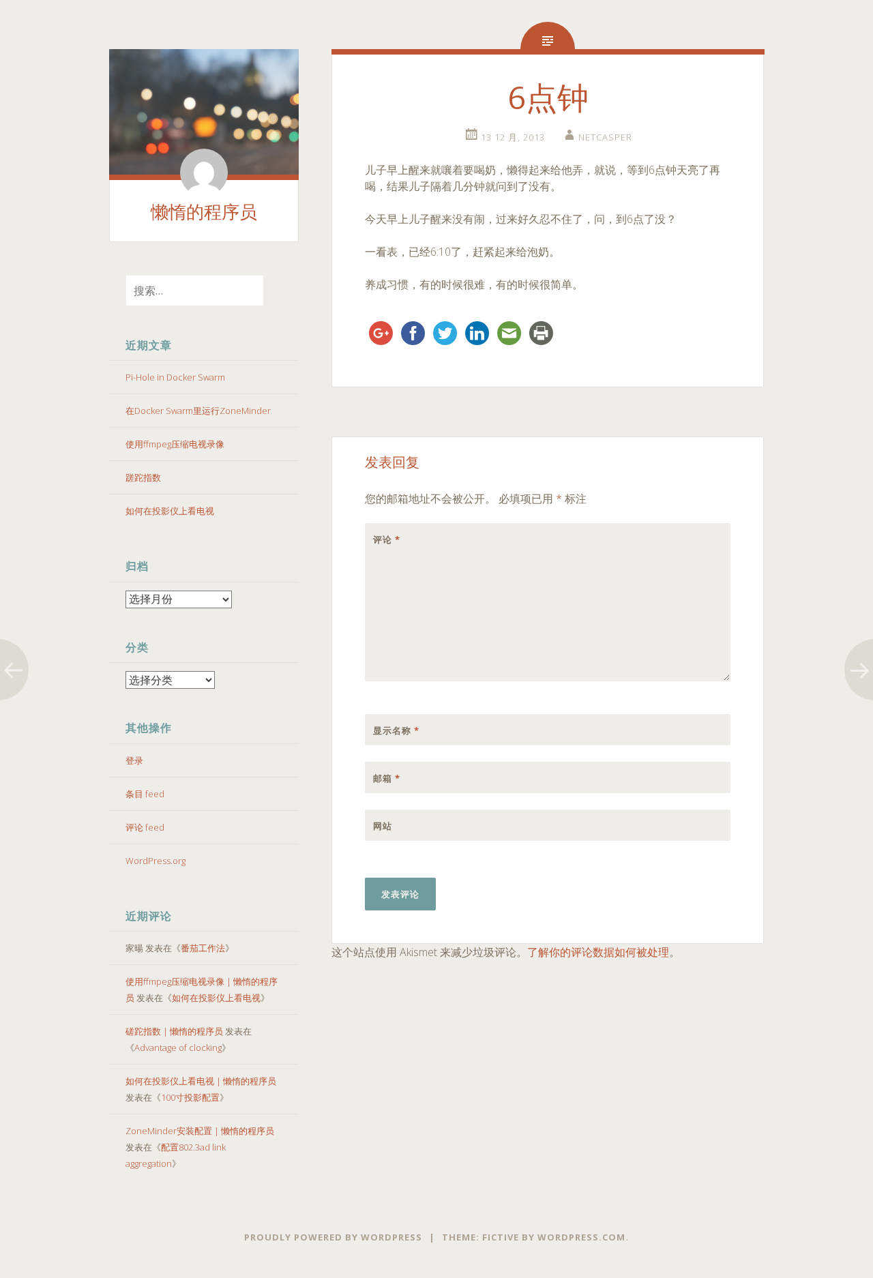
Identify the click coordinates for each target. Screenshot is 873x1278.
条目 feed (144, 794)
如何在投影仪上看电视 (169, 511)
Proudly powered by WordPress (333, 1237)
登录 (134, 760)
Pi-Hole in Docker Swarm (175, 377)
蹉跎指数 (143, 477)
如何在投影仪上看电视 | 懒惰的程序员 (200, 1081)
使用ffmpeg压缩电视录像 (174, 444)
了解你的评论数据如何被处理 (598, 952)
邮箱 (386, 778)
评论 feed (144, 827)
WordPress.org (155, 861)
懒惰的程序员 (204, 212)
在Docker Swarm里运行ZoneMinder (198, 410)
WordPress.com (581, 1237)
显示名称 (396, 730)
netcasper (605, 137)
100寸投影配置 (190, 1097)
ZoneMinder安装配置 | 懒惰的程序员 (199, 1131)
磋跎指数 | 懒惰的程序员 (174, 1031)
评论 (386, 539)
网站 (382, 826)
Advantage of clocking (178, 1047)
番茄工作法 (203, 948)
